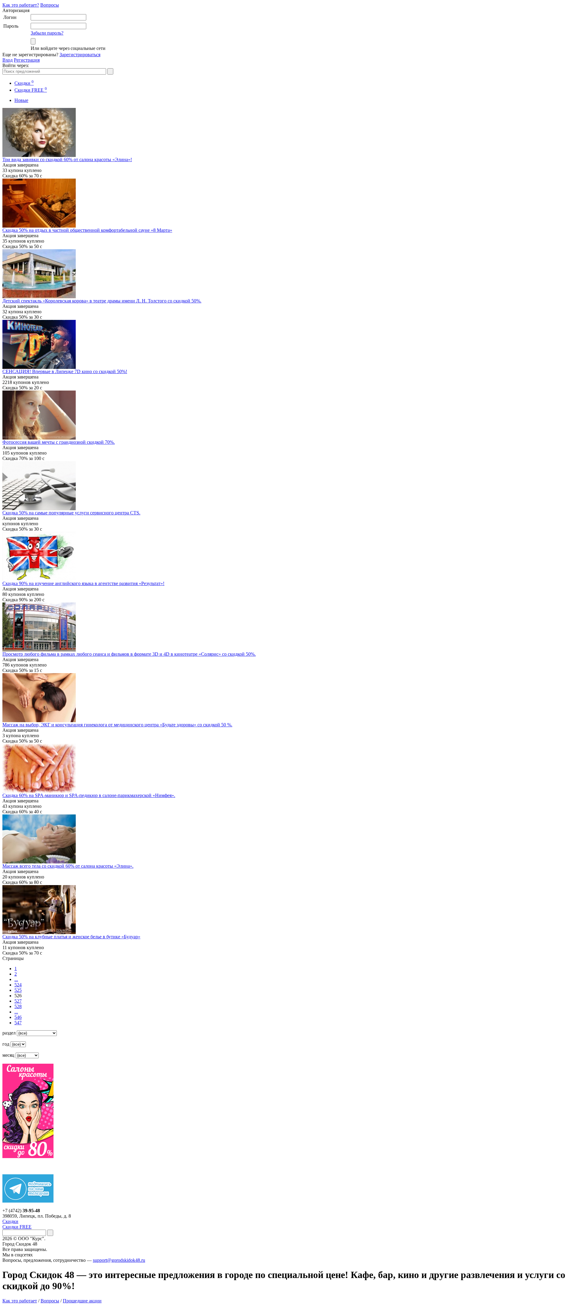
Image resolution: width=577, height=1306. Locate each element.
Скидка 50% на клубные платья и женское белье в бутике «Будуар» (71, 936)
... (16, 979)
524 (18, 984)
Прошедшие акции (82, 1300)
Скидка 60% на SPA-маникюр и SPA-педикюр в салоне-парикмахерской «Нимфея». (88, 795)
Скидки (24, 83)
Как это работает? (20, 5)
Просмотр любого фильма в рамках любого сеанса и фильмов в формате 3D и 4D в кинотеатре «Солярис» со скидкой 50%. (129, 654)
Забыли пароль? (47, 32)
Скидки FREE (17, 1226)
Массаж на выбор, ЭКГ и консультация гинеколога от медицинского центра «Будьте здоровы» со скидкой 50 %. (117, 724)
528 (18, 1006)
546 (18, 1017)
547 (18, 1022)
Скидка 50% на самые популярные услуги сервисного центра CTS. (71, 512)
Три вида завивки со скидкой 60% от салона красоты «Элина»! (67, 159)
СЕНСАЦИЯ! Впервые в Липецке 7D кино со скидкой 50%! (64, 371)
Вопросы (49, 5)
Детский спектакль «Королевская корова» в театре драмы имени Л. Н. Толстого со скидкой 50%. (101, 300)
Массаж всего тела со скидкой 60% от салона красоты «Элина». (67, 866)
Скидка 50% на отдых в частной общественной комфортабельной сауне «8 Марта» (87, 230)
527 (18, 1001)
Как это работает (19, 1300)
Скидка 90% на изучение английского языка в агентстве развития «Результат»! (83, 583)
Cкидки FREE (30, 90)
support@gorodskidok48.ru (119, 1260)
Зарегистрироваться (80, 54)
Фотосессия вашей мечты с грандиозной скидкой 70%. (58, 442)
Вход (7, 60)
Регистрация (27, 60)
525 (18, 990)
